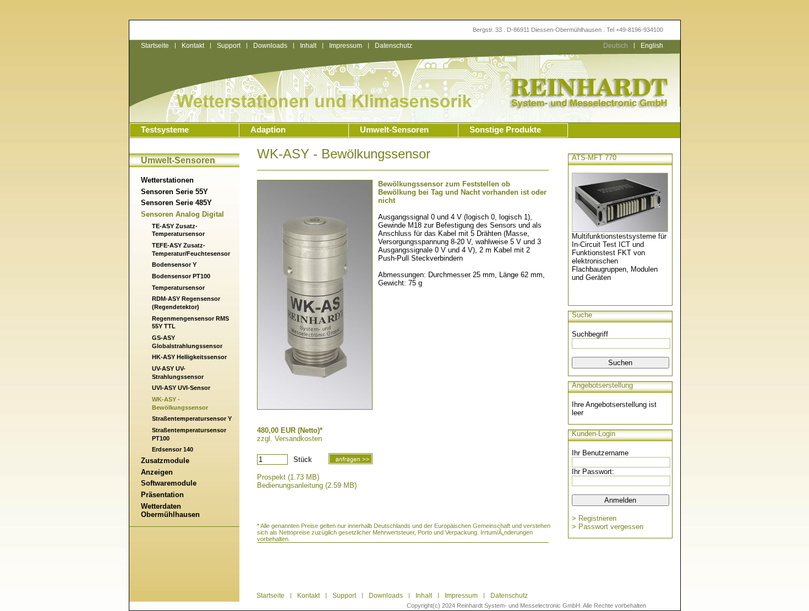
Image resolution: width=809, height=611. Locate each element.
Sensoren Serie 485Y (176, 203)
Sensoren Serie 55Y (174, 192)
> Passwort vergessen (607, 526)
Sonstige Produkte (505, 129)
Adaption (268, 129)
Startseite (155, 45)
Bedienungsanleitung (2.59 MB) (307, 485)
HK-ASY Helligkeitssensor (189, 357)
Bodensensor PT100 (181, 276)
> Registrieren (594, 518)
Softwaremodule (168, 483)
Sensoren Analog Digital (182, 214)
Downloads (270, 45)
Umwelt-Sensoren (394, 129)
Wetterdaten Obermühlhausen (170, 510)
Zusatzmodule (165, 460)
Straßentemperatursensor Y (192, 418)
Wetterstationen (167, 180)
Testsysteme (165, 129)
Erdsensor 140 (172, 449)
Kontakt (193, 45)
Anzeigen (157, 472)
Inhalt (308, 45)
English (652, 45)
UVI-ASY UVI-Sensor (181, 387)
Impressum (345, 45)
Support (228, 45)
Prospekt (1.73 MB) (288, 477)
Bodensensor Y (174, 264)
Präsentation (162, 495)
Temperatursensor (178, 287)
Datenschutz (509, 595)
